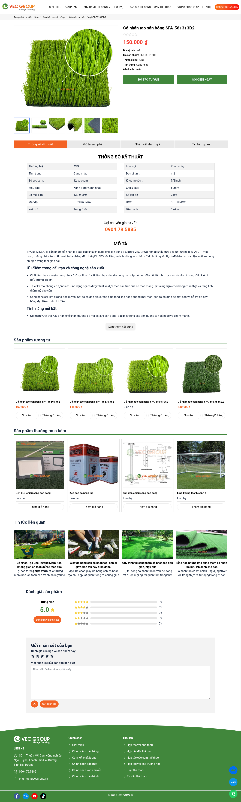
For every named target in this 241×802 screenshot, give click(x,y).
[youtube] (34, 796)
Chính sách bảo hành (85, 776)
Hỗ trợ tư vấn (148, 79)
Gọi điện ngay (202, 79)
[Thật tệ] (33, 656)
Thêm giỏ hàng (51, 415)
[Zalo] (233, 782)
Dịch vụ (118, 7)
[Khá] (43, 656)
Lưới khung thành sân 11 (191, 493)
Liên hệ (206, 7)
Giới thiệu (55, 7)
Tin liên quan (201, 144)
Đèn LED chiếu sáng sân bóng (33, 493)
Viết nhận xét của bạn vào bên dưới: (53, 663)
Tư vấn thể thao (136, 776)
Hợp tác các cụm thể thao (143, 757)
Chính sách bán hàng (85, 751)
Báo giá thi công (140, 7)
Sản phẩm (71, 7)
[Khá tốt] (47, 656)
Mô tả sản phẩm (94, 144)
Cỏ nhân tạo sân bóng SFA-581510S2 (146, 401)
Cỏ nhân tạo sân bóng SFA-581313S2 (92, 401)
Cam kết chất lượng (84, 757)
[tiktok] (43, 796)
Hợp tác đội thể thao (139, 751)
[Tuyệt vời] (52, 656)
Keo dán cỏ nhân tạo (81, 493)
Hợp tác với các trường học (143, 764)
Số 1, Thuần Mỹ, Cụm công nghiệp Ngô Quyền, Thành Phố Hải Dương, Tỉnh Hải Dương (38, 760)
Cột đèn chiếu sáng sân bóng (140, 493)
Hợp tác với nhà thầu (140, 745)
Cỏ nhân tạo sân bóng (54, 17)
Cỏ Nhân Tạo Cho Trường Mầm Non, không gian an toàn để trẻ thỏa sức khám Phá (39, 567)
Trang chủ (19, 17)
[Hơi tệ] (38, 656)
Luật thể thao (135, 770)
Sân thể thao (162, 7)
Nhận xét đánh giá (147, 144)
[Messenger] (233, 770)
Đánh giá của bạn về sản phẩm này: (53, 651)
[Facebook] (17, 796)
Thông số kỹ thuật (40, 144)
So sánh (27, 415)
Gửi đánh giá (49, 703)
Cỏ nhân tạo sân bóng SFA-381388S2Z (201, 401)
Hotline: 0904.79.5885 (227, 7)
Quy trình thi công (95, 7)
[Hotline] (233, 793)
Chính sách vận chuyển (86, 770)
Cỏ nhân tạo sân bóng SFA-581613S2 (38, 401)
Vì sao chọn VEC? (188, 7)
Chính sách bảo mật (84, 764)
